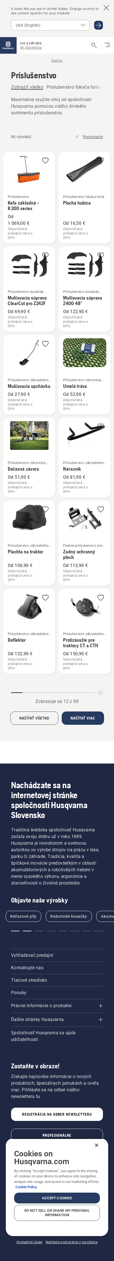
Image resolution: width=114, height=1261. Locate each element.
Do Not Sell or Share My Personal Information (57, 1212)
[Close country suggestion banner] (106, 7)
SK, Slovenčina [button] (31, 48)
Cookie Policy (26, 1187)
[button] (45, 161)
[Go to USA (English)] (98, 25)
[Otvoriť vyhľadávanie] (94, 45)
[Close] (96, 1145)
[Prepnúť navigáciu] (107, 45)
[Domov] (8, 45)
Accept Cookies (57, 1198)
